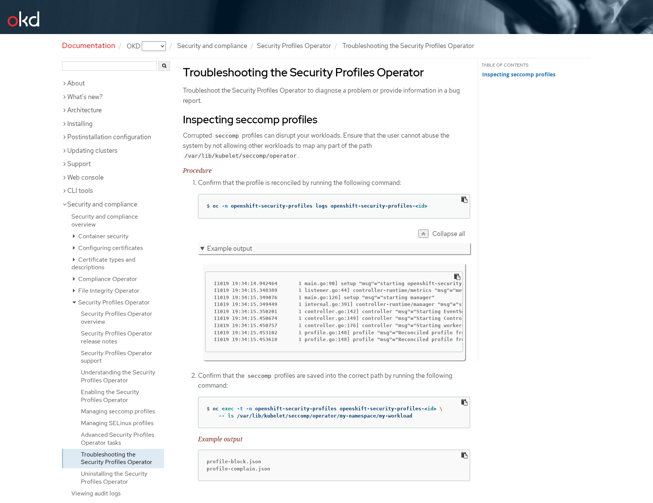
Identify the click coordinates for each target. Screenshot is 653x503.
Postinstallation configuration (109, 137)
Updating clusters (92, 150)
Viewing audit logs (96, 493)
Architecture (84, 110)
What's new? (85, 97)
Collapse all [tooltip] (448, 234)
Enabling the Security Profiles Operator (110, 396)
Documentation (88, 45)
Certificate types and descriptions (103, 264)
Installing (80, 124)
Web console (85, 177)
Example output (229, 248)
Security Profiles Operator (294, 46)
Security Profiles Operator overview (116, 318)
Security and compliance (212, 46)
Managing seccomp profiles (118, 411)
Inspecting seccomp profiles (519, 74)
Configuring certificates (110, 248)
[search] (164, 66)
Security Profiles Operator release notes (116, 337)
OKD (134, 46)
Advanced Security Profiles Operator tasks (117, 439)
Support (79, 164)
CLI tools (80, 190)
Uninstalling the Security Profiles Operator (114, 478)
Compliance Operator (107, 279)
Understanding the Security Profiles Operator (118, 376)
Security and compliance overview (104, 220)
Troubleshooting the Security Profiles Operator (116, 458)
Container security (102, 236)
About (76, 83)
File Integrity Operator (108, 291)
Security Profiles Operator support (116, 357)
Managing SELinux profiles (117, 423)
